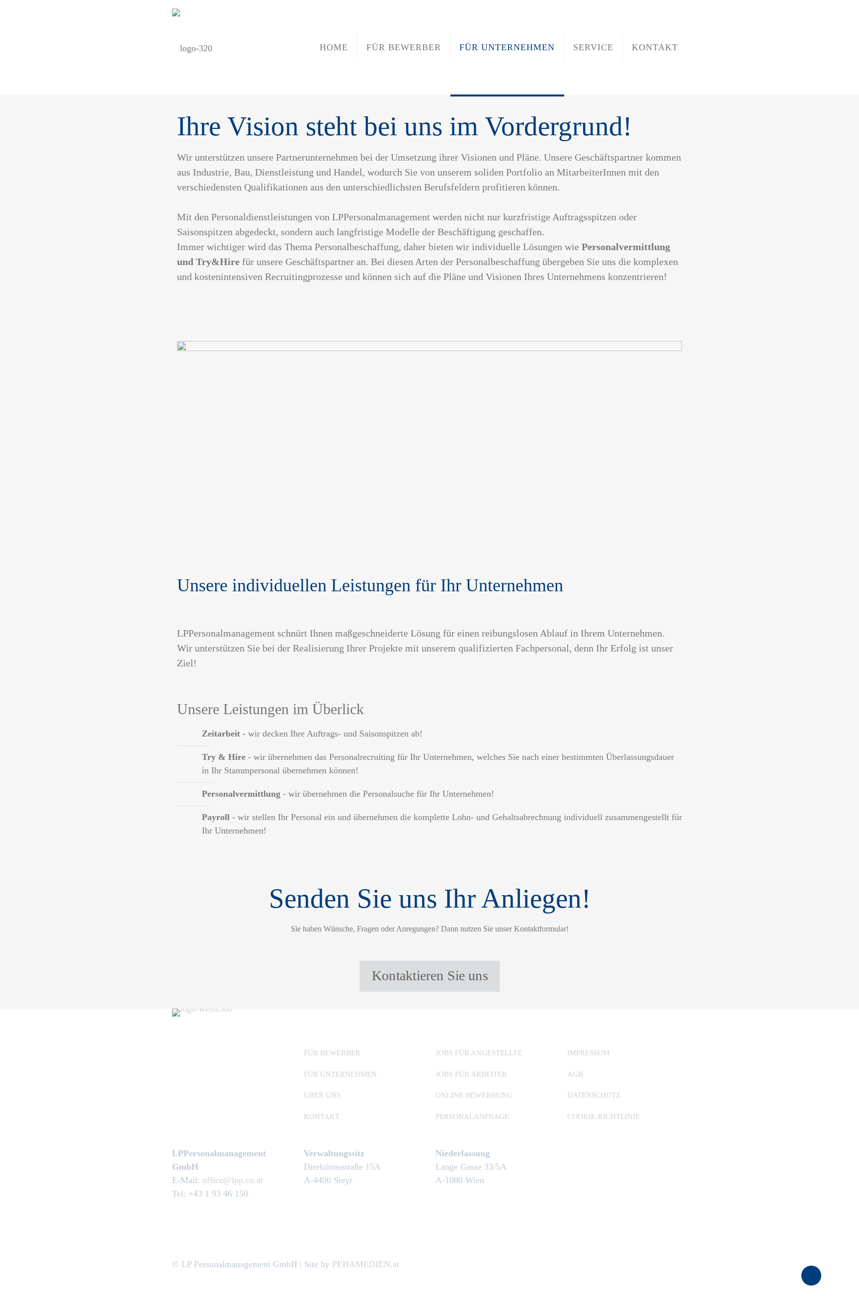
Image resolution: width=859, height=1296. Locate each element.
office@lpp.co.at (232, 1180)
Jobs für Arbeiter (471, 1074)
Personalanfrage (472, 1116)
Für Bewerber (332, 1053)
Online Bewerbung (474, 1095)
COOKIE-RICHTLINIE (603, 1116)
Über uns (322, 1095)
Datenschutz (593, 1095)
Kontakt (322, 1116)
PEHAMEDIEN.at (365, 1264)
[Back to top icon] (811, 1275)
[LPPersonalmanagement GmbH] (192, 47)
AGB (575, 1074)
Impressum (588, 1053)
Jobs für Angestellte (478, 1053)
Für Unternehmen (340, 1074)
